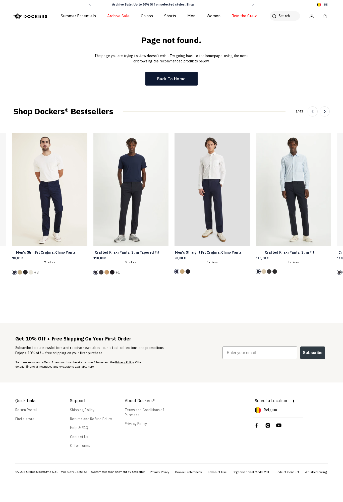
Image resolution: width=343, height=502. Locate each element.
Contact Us (79, 437)
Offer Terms (80, 445)
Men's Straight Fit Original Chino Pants (208, 252)
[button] (90, 5)
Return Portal (26, 410)
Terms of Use (217, 472)
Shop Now (201, 4)
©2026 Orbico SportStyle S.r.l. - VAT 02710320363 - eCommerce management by (73, 472)
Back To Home (171, 78)
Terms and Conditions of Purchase (144, 412)
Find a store (24, 419)
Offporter (138, 472)
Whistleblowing (316, 472)
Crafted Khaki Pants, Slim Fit (289, 252)
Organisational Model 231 (251, 472)
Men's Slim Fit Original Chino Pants (46, 252)
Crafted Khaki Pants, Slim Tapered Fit (127, 252)
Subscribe (312, 353)
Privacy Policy (124, 362)
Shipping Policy (82, 410)
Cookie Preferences (188, 472)
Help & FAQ (79, 428)
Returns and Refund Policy (91, 419)
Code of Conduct (287, 472)
